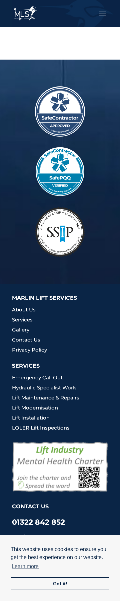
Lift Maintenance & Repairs (45, 397)
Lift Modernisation (35, 407)
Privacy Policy (29, 350)
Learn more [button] (25, 566)
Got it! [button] (60, 583)
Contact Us (26, 339)
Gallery (20, 329)
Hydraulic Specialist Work (44, 387)
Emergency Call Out (37, 377)
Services (22, 319)
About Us (24, 309)
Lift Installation (31, 418)
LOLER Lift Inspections (41, 428)
